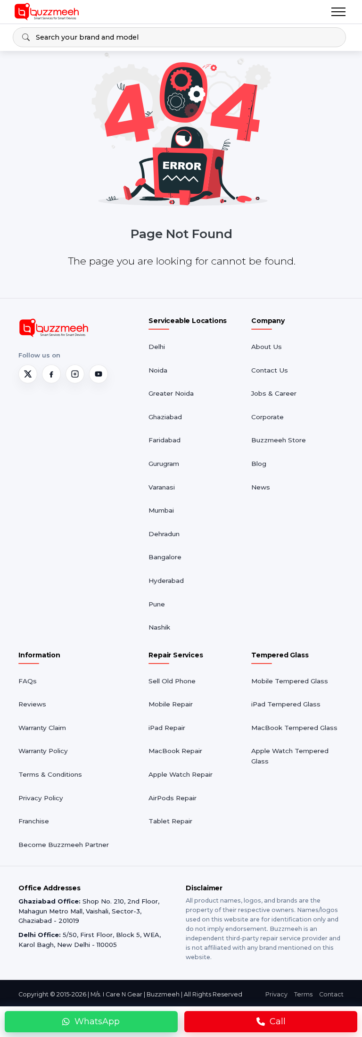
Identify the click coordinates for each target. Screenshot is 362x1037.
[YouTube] (98, 374)
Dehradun (164, 534)
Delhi (156, 346)
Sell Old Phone (172, 681)
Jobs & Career (273, 393)
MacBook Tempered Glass (294, 727)
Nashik (159, 627)
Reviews (32, 704)
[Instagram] (75, 374)
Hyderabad (166, 580)
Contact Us (269, 370)
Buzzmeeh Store (278, 440)
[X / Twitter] (27, 374)
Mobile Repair (170, 704)
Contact (331, 994)
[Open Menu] (338, 11)
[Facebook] (51, 374)
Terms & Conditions (50, 774)
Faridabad (164, 440)
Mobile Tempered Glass (289, 681)
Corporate (267, 417)
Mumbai (161, 510)
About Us (266, 346)
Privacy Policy (40, 798)
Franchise (33, 821)
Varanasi (161, 487)
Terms (303, 994)
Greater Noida (171, 393)
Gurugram (163, 463)
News (260, 487)
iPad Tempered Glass (286, 704)
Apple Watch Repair (180, 774)
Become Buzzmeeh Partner (63, 844)
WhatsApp (97, 1021)
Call (278, 1021)
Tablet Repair (170, 821)
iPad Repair (166, 727)
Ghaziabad (165, 417)
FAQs (27, 681)
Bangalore (164, 557)
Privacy (276, 994)
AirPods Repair (172, 798)
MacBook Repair (175, 751)
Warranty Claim (42, 727)
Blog (258, 463)
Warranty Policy (43, 751)
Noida (157, 370)
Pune (156, 604)
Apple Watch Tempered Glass (290, 756)
